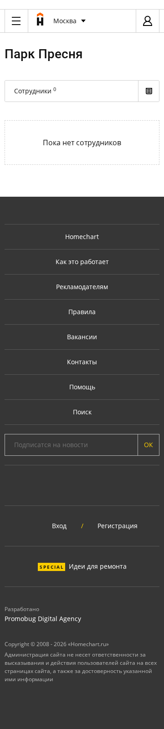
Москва (65, 20)
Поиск (82, 412)
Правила (82, 311)
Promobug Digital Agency (43, 618)
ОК (148, 444)
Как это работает (82, 261)
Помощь (82, 386)
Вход (59, 525)
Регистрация (117, 525)
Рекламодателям (82, 286)
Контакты (82, 361)
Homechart (82, 236)
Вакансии (82, 336)
